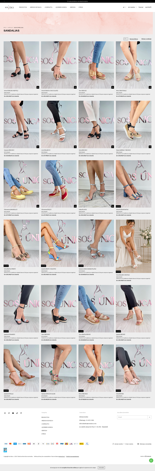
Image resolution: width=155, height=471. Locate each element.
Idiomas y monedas (145, 444)
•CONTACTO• (48, 7)
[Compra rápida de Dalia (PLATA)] (112, 206)
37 (125, 39)
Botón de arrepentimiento (72, 456)
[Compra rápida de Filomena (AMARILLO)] (38, 206)
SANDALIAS (10, 27)
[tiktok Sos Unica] (17, 413)
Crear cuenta (129, 444)
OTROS (81, 7)
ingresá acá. (62, 456)
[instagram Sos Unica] (5, 413)
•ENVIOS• (73, 7)
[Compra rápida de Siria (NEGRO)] (112, 146)
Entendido (101, 467)
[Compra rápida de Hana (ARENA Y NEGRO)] (150, 146)
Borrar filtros (134, 39)
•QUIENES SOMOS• (61, 7)
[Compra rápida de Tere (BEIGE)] (112, 87)
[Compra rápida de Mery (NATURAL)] (150, 87)
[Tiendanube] (145, 456)
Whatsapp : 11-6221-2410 (86, 420)
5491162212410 (83, 417)
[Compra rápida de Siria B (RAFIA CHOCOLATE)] (75, 87)
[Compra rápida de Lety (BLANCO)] (75, 146)
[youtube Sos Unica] (13, 413)
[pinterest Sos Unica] (21, 413)
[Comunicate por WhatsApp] (151, 460)
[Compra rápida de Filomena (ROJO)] (75, 206)
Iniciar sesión (119, 444)
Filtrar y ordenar (146, 39)
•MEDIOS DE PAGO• (36, 7)
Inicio (5, 27)
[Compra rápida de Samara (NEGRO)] (38, 146)
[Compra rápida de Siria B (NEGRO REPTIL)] (38, 87)
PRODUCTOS (23, 7)
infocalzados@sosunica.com (87, 423)
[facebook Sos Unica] (9, 413)
